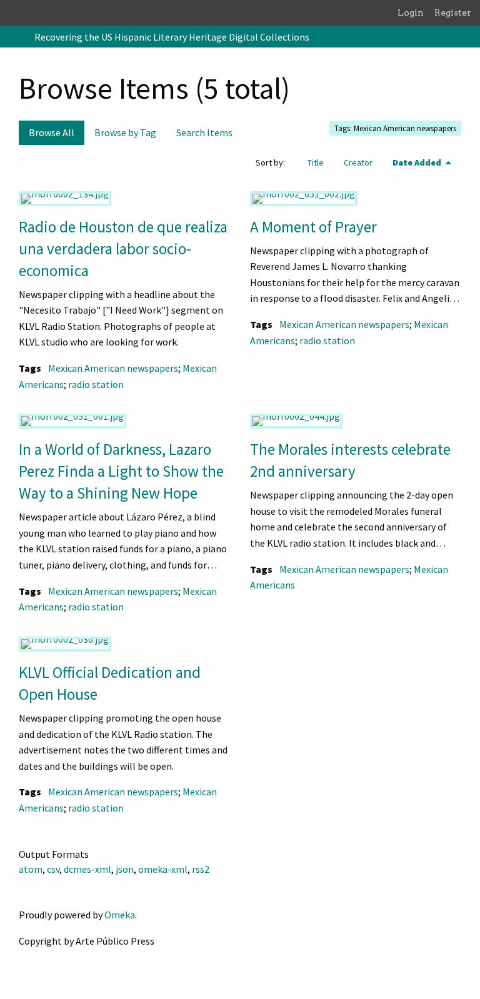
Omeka (119, 914)
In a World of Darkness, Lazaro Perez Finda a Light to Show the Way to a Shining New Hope (121, 471)
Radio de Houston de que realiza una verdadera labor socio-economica (123, 249)
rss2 (200, 869)
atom (30, 869)
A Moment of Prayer (313, 227)
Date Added (417, 162)
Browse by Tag (125, 132)
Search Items (204, 132)
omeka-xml (163, 869)
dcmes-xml (87, 869)
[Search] (469, 36)
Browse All (51, 132)
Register (452, 12)
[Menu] (14, 37)
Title (316, 162)
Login (411, 12)
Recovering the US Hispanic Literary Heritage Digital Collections (171, 37)
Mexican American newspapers (113, 368)
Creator (358, 162)
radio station (96, 384)
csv (53, 869)
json (125, 869)
